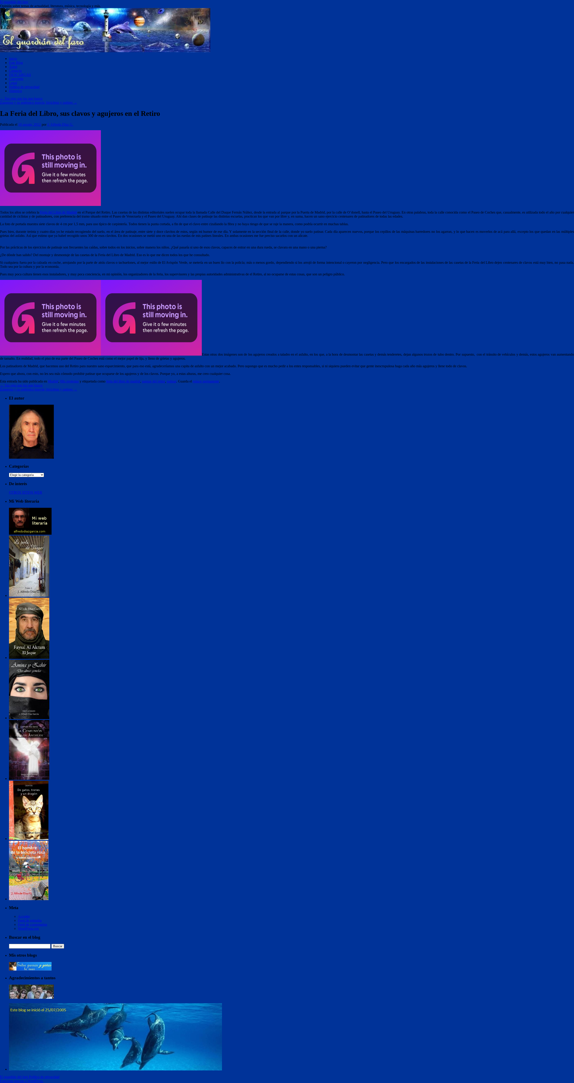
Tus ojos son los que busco (21, 98)
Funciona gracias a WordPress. (21, 1081)
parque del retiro (153, 381)
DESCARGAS (20, 75)
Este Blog (16, 63)
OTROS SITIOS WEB (25, 492)
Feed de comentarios (32, 924)
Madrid (53, 381)
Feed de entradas (30, 920)
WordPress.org (28, 928)
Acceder (24, 916)
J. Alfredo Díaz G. (60, 124)
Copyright (16, 79)
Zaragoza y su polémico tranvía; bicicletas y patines (38, 102)
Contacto (15, 71)
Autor (13, 67)
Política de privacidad (24, 87)
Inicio (13, 59)
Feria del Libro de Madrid (58, 212)
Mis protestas (69, 381)
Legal (13, 83)
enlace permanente (206, 381)
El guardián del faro (14, 2)
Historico (15, 91)
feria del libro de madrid (123, 381)
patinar (171, 381)
